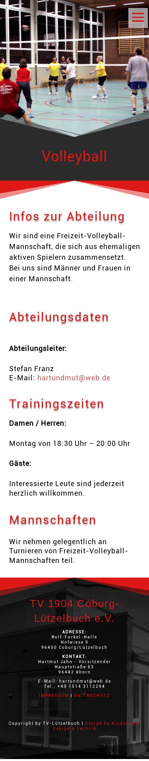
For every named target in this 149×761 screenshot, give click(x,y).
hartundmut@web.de (73, 378)
